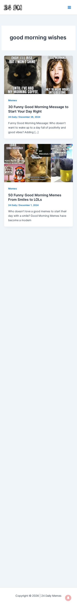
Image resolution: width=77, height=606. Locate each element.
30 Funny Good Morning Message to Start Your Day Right (38, 109)
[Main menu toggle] (69, 7)
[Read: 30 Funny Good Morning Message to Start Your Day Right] (38, 74)
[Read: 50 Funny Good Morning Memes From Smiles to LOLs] (38, 163)
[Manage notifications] (68, 598)
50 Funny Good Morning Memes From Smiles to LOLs (34, 197)
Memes (12, 100)
